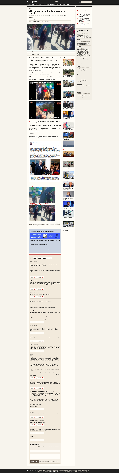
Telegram (38, 21)
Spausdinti (38, 54)
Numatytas (32, 54)
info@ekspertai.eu (47, 225)
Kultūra (44, 4)
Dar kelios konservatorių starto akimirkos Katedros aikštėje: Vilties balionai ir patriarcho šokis (40, 186)
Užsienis (47, 4)
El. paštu (42, 21)
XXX (60, 4)
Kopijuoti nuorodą (46, 21)
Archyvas (68, 4)
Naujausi (34, 258)
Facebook (34, 21)
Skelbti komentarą (34, 461)
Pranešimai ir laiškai (52, 4)
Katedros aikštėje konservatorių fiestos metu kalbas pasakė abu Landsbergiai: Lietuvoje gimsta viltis (40, 204)
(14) (36, 13)
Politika (36, 4)
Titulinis (29, 4)
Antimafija (40, 4)
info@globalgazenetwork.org (54, 471)
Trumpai (33, 4)
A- (29, 54)
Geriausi (44, 258)
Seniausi (39, 258)
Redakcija (64, 4)
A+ (35, 54)
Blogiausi (49, 258)
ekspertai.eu (31, 121)
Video (57, 4)
